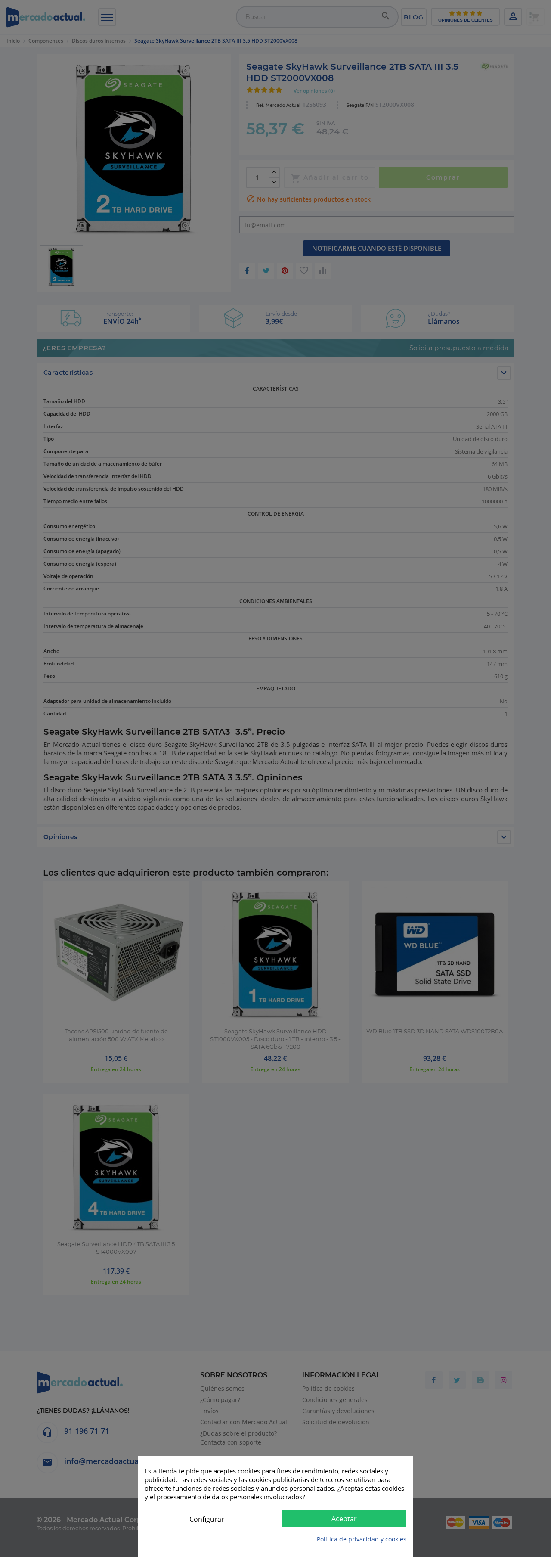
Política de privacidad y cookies (361, 1539)
